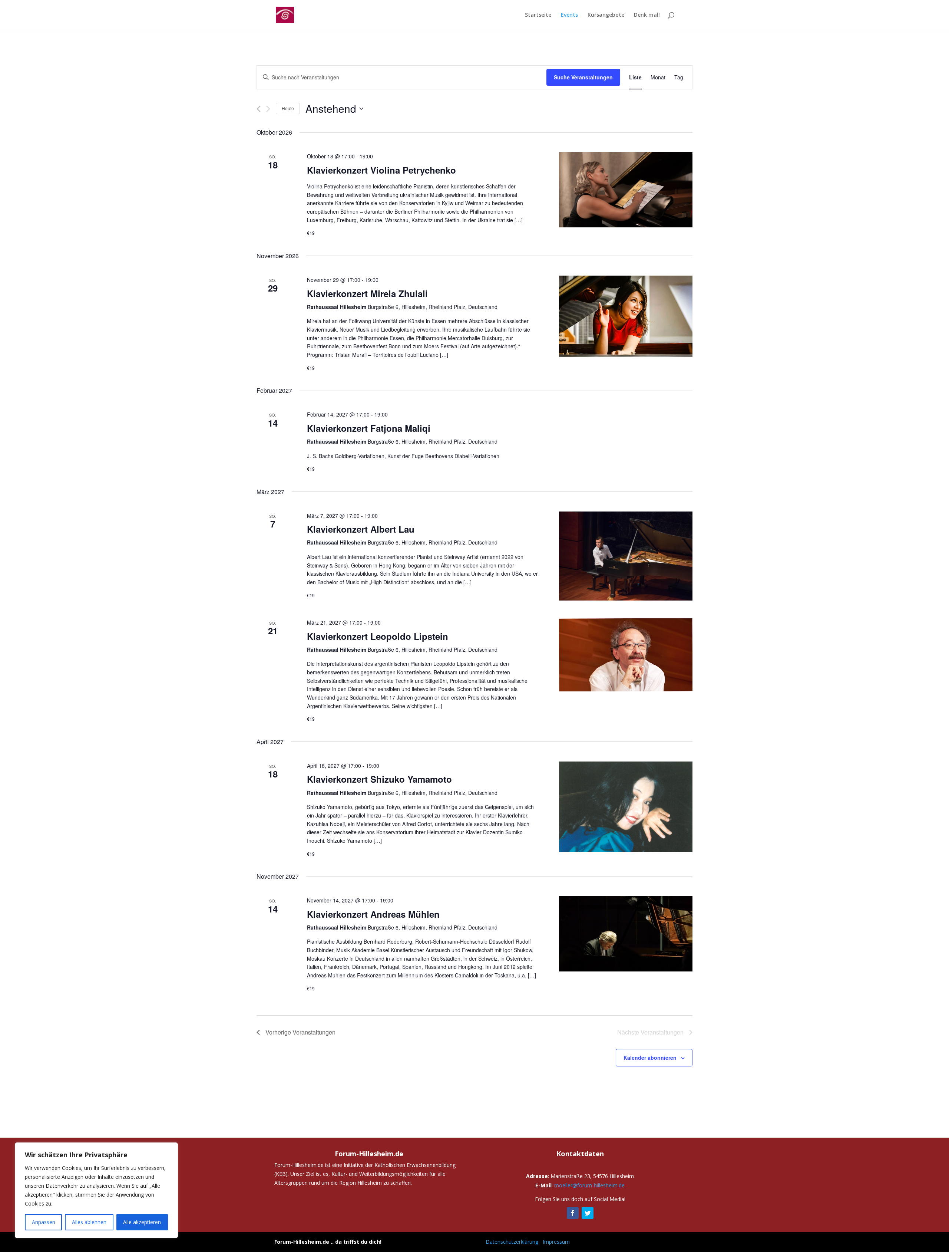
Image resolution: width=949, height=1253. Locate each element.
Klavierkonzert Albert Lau (360, 529)
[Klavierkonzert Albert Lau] (625, 556)
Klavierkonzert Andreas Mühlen (373, 914)
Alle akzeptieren (142, 1222)
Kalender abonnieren (650, 1057)
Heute (288, 108)
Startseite (538, 15)
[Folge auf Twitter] (587, 1213)
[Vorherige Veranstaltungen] (259, 108)
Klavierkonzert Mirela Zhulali (367, 293)
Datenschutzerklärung (512, 1241)
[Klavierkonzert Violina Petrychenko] (625, 189)
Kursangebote (606, 15)
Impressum (556, 1241)
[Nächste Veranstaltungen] (268, 108)
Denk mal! (647, 15)
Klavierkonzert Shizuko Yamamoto (379, 779)
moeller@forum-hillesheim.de (589, 1185)
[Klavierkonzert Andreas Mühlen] (625, 933)
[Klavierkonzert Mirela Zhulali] (625, 316)
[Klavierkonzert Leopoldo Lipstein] (625, 654)
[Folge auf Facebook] (573, 1213)
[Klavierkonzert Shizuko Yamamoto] (625, 807)
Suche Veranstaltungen (583, 77)
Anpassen (43, 1222)
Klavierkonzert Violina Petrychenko (381, 170)
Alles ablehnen (89, 1222)
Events (569, 15)
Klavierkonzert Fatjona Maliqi (368, 428)
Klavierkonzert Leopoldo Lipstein (377, 636)
